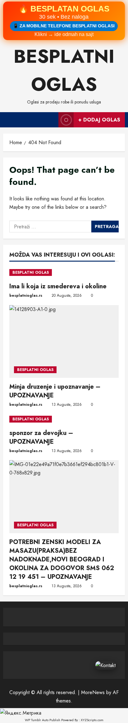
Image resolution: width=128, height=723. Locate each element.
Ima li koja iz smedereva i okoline (58, 286)
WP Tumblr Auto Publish (42, 719)
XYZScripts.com (92, 719)
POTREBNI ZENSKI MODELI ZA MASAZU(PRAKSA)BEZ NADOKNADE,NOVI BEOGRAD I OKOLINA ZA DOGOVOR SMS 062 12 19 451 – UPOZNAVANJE (61, 559)
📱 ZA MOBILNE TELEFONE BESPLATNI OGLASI (64, 25)
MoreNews (93, 692)
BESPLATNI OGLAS (30, 272)
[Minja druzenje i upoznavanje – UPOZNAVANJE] (64, 341)
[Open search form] (51, 120)
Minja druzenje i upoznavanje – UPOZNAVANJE (55, 391)
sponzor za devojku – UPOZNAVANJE (41, 437)
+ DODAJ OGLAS (99, 119)
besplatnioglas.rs (25, 295)
